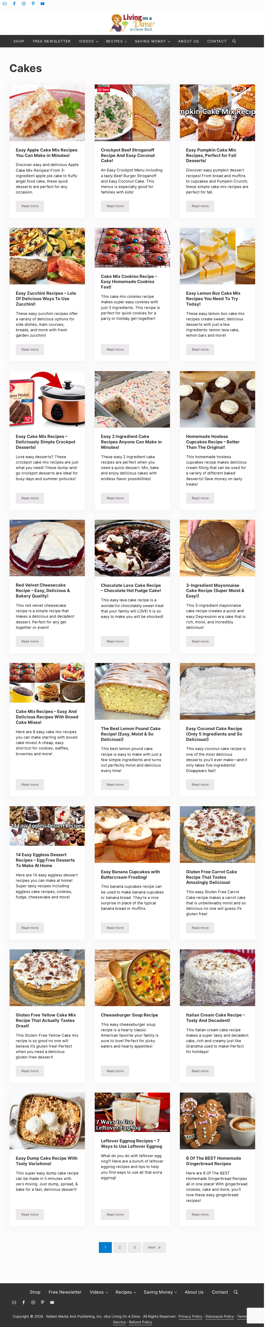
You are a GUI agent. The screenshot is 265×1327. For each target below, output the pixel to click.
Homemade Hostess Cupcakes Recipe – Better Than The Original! (213, 442)
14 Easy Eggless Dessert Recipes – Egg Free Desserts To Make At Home (45, 860)
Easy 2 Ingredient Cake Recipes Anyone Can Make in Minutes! (131, 442)
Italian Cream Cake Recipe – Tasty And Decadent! (215, 1017)
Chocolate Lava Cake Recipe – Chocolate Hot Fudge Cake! (131, 588)
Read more (32, 207)
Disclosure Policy (219, 1316)
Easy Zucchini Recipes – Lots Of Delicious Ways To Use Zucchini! (46, 299)
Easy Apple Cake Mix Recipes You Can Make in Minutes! (46, 152)
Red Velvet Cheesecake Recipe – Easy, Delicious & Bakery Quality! (43, 590)
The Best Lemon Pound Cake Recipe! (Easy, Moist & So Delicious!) (131, 734)
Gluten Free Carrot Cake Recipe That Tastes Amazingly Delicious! (211, 877)
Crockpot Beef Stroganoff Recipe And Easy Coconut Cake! (128, 155)
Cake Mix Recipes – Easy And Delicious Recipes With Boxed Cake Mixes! (47, 717)
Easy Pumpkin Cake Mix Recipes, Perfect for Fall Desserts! (211, 155)
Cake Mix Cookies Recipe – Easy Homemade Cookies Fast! (129, 282)
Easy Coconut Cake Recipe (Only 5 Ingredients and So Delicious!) (214, 734)
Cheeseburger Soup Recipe (129, 1015)
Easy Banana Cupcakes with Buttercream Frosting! (130, 874)
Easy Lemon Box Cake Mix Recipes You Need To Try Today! (213, 299)
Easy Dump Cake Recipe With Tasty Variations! (46, 1161)
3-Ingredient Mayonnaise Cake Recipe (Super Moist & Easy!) (215, 591)
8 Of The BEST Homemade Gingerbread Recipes (213, 1161)
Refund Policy (140, 1322)
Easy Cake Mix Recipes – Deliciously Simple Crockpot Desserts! (45, 442)
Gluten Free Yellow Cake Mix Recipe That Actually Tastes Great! (46, 1020)
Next (152, 1247)
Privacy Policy (190, 1316)
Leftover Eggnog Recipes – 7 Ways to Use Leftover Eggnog (131, 1143)
